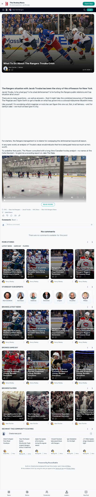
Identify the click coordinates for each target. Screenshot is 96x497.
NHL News (35, 209)
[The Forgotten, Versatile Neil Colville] (37, 406)
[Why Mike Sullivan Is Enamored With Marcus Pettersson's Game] (13, 264)
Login (90, 10)
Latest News (8, 212)
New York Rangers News (48, 209)
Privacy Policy (70, 468)
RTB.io (68, 466)
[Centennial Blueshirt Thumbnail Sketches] (62, 406)
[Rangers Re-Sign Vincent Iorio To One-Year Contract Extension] (62, 264)
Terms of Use (59, 468)
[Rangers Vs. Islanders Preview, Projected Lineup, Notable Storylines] (37, 365)
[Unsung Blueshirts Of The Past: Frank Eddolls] (13, 406)
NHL (5, 209)
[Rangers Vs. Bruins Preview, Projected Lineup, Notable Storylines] (62, 365)
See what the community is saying (17, 429)
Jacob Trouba (26, 209)
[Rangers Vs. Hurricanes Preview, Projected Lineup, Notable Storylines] (13, 365)
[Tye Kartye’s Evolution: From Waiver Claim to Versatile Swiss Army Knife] (37, 264)
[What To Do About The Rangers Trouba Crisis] (48, 43)
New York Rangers (14, 209)
